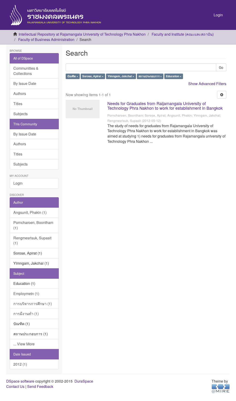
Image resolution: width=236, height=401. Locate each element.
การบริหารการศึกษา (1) (32, 303)
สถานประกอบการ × (150, 76)
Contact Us (15, 386)
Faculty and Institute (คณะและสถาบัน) (183, 34)
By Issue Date (24, 83)
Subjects (20, 113)
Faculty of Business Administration (46, 39)
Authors (19, 93)
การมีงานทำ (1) (26, 313)
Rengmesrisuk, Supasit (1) (32, 240)
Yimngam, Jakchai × (121, 76)
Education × (173, 76)
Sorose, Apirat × (92, 76)
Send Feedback (40, 386)
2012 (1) (20, 364)
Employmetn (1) (26, 293)
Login (18, 183)
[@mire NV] (221, 388)
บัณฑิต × (72, 76)
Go (221, 67)
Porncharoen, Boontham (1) (33, 225)
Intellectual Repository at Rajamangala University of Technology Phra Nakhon (82, 34)
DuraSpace (83, 381)
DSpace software (20, 381)
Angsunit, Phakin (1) (30, 212)
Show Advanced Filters (207, 83)
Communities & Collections (25, 71)
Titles (17, 103)
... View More (24, 344)
